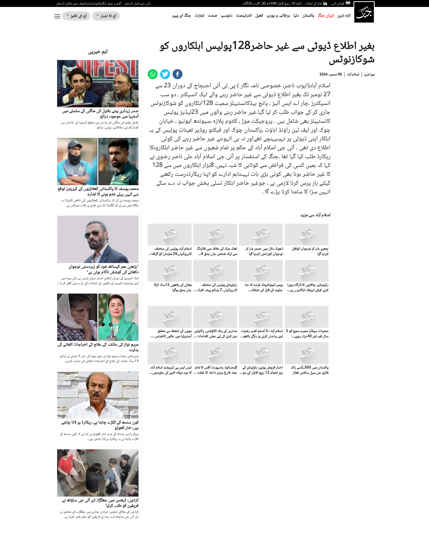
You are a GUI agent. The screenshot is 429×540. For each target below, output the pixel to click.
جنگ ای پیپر (181, 15)
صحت (212, 15)
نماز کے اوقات (313, 4)
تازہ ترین (344, 15)
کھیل (259, 15)
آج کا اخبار (108, 16)
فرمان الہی (337, 4)
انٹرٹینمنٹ (244, 15)
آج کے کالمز (78, 16)
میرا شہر (369, 75)
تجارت (199, 15)
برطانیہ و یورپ (278, 15)
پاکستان (308, 15)
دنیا (296, 15)
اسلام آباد (353, 75)
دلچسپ (226, 15)
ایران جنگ (326, 15)
